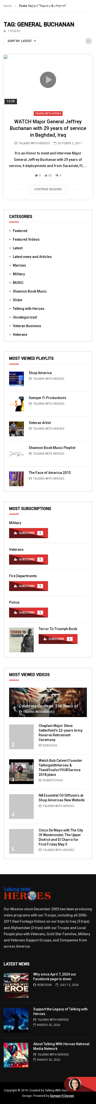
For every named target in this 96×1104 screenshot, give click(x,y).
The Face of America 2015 (50, 473)
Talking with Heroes (48, 113)
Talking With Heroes (34, 143)
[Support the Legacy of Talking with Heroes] (16, 1020)
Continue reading (48, 189)
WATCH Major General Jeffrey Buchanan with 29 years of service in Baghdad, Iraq (48, 128)
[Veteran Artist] (16, 429)
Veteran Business (27, 326)
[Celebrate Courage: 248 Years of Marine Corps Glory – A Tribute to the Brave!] (48, 702)
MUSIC (18, 283)
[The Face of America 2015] (16, 478)
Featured (20, 231)
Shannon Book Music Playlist (52, 448)
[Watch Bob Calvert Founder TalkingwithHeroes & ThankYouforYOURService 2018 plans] (21, 771)
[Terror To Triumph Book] (21, 640)
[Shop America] (16, 379)
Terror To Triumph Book (58, 629)
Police (14, 602)
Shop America (40, 373)
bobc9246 (50, 745)
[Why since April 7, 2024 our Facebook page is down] (16, 985)
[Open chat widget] (80, 1084)
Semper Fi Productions (47, 398)
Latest (17, 248)
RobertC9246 (53, 780)
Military (19, 274)
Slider (18, 300)
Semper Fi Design (62, 1096)
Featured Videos (26, 239)
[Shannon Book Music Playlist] (16, 453)
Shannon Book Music (30, 291)
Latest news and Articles (32, 257)
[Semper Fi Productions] (16, 404)
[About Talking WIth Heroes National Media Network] (16, 1055)
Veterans (20, 335)
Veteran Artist (40, 423)
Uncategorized (25, 317)
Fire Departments (23, 576)
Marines (19, 265)
